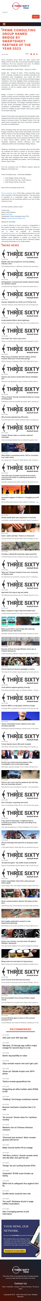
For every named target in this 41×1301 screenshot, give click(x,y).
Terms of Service (26, 1287)
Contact (16, 1287)
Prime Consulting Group (8, 193)
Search (35, 17)
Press (4, 1287)
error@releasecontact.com (9, 233)
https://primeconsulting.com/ (16, 218)
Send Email (8, 214)
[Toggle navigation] (4, 24)
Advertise (10, 1287)
